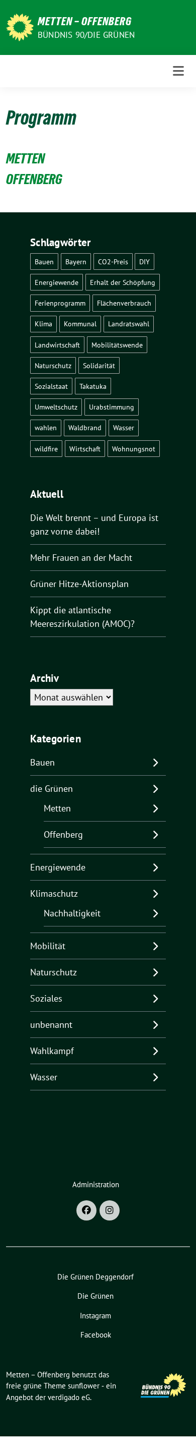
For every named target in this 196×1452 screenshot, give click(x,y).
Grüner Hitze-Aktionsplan (79, 584)
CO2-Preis (113, 261)
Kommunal (80, 323)
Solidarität (99, 365)
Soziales (46, 998)
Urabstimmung (111, 407)
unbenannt (51, 1024)
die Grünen (51, 788)
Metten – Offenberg (85, 21)
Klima (43, 323)
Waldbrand (85, 427)
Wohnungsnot (133, 448)
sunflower (84, 1385)
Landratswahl (128, 323)
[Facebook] (86, 1210)
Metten (57, 808)
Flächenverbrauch (124, 303)
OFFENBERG (34, 179)
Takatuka (93, 386)
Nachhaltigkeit (72, 913)
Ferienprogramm (60, 303)
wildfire (46, 448)
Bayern (75, 261)
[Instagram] (110, 1210)
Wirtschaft (85, 448)
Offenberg (63, 834)
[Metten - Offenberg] (20, 26)
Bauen (44, 261)
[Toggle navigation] (178, 71)
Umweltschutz (56, 407)
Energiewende (56, 282)
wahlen (46, 427)
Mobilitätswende (117, 345)
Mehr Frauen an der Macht (81, 557)
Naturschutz (53, 365)
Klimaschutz (54, 893)
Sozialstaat (51, 386)
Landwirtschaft (57, 345)
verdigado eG (69, 1397)
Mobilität (47, 946)
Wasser (123, 427)
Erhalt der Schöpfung (122, 282)
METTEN (25, 158)
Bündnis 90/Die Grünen (86, 34)
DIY (144, 261)
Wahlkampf (52, 1051)
